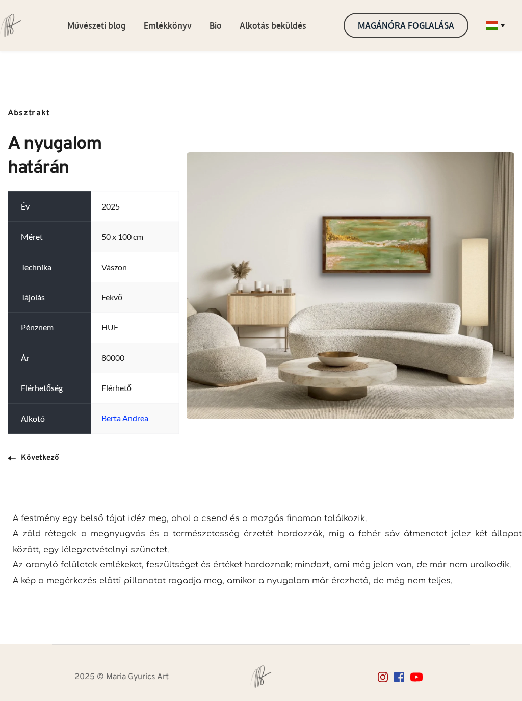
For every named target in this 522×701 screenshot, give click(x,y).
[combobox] (494, 25)
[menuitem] (96, 25)
